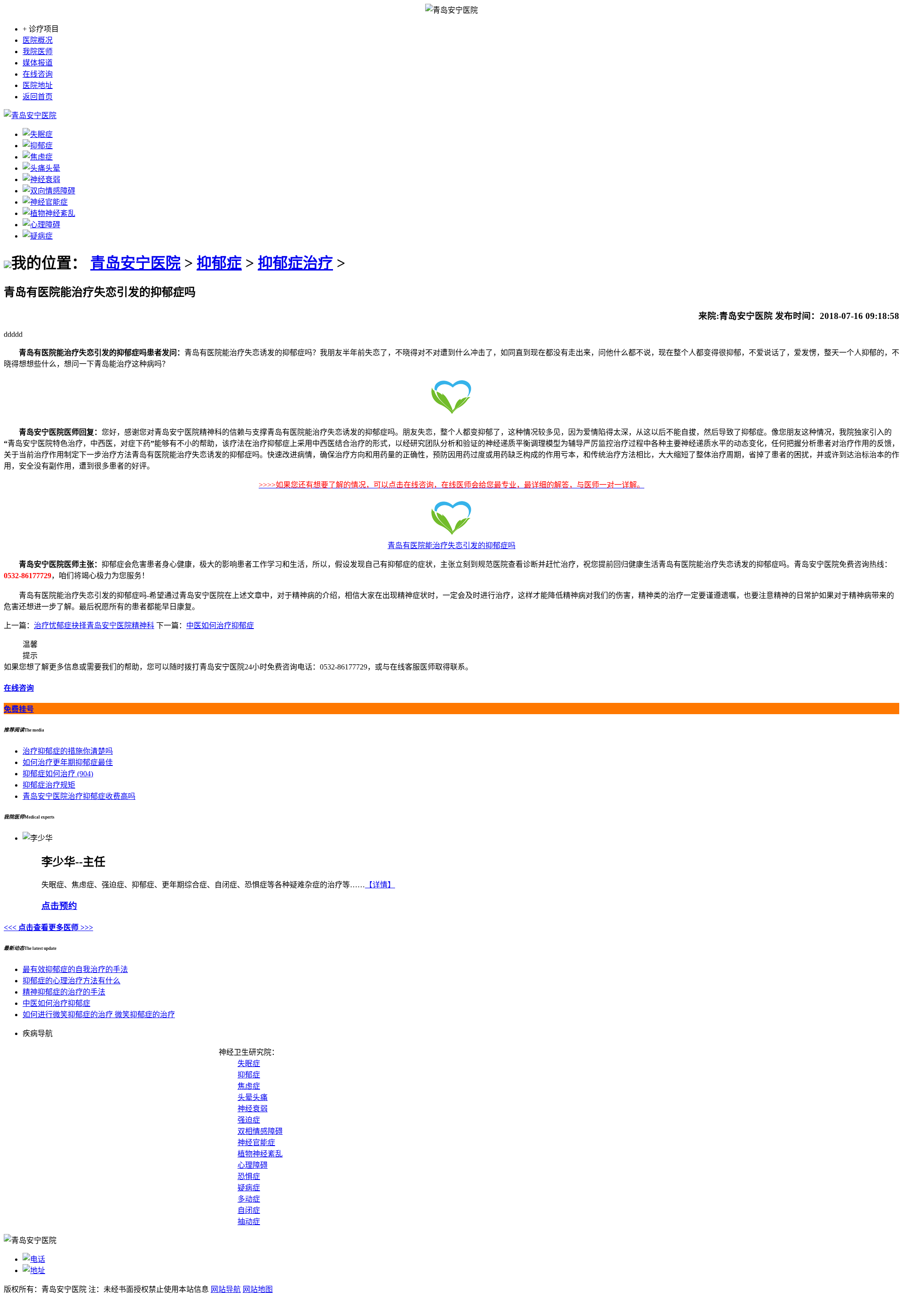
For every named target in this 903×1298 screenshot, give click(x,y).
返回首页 (38, 97)
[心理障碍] (41, 225)
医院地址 (38, 85)
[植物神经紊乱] (49, 213)
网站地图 (258, 1289)
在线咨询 (38, 74)
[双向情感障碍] (49, 191)
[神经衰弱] (41, 179)
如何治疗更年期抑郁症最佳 (68, 762)
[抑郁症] (38, 146)
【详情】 (380, 885)
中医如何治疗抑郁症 (220, 625)
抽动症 (249, 1222)
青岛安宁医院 (135, 263)
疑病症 (249, 1188)
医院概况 (38, 40)
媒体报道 (38, 63)
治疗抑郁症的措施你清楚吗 (68, 751)
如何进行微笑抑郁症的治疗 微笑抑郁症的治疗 (99, 1015)
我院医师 (38, 52)
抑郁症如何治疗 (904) (58, 774)
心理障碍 (253, 1165)
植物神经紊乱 (260, 1154)
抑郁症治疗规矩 (49, 785)
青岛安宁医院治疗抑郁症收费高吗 (79, 796)
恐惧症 (249, 1176)
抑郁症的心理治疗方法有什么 (71, 981)
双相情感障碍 (260, 1131)
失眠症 (249, 1063)
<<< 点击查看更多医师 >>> (48, 928)
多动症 (249, 1199)
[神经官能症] (45, 202)
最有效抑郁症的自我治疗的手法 (75, 969)
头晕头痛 (253, 1097)
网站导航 (226, 1289)
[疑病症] (38, 236)
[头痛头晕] (41, 168)
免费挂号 (19, 709)
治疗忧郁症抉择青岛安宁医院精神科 (94, 625)
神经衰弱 (253, 1109)
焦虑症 (249, 1086)
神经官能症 (256, 1143)
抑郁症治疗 (295, 263)
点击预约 (59, 906)
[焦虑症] (38, 157)
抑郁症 (219, 263)
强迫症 (249, 1120)
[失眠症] (38, 134)
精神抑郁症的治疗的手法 (64, 992)
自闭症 (249, 1210)
